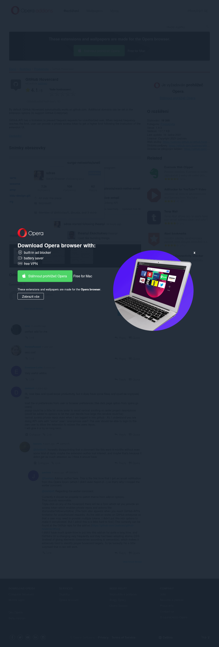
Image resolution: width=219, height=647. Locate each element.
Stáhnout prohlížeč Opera (47, 275)
